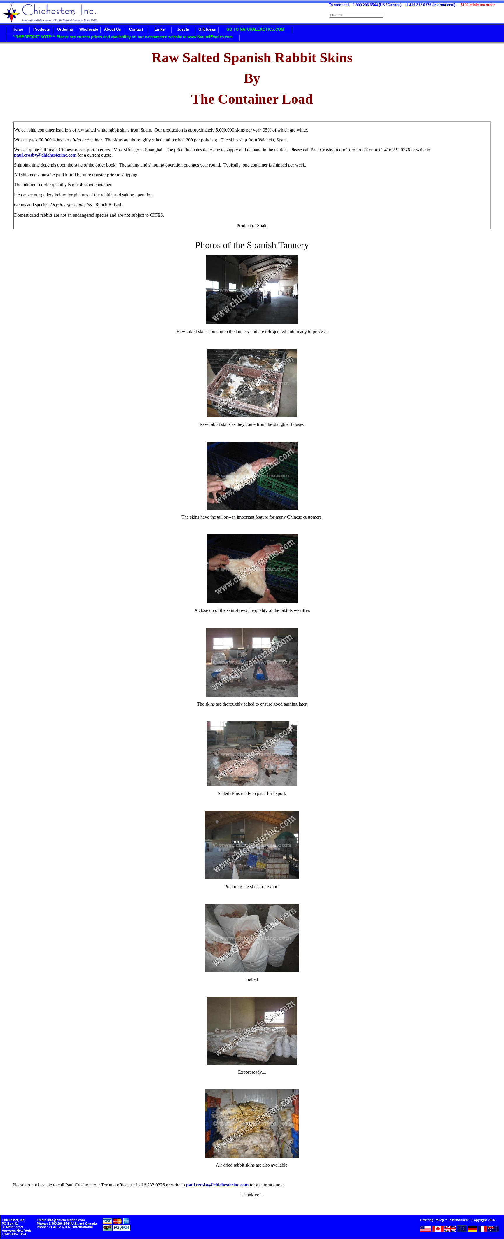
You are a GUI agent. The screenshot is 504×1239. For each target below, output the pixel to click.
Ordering (65, 29)
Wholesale (88, 29)
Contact (136, 29)
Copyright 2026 (483, 1220)
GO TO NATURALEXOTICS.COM (255, 29)
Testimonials (458, 1220)
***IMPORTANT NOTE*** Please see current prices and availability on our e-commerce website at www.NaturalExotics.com (123, 37)
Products (41, 29)
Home (18, 29)
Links (159, 29)
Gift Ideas (207, 29)
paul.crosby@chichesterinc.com (45, 155)
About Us (112, 29)
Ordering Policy (432, 1220)
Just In (183, 29)
